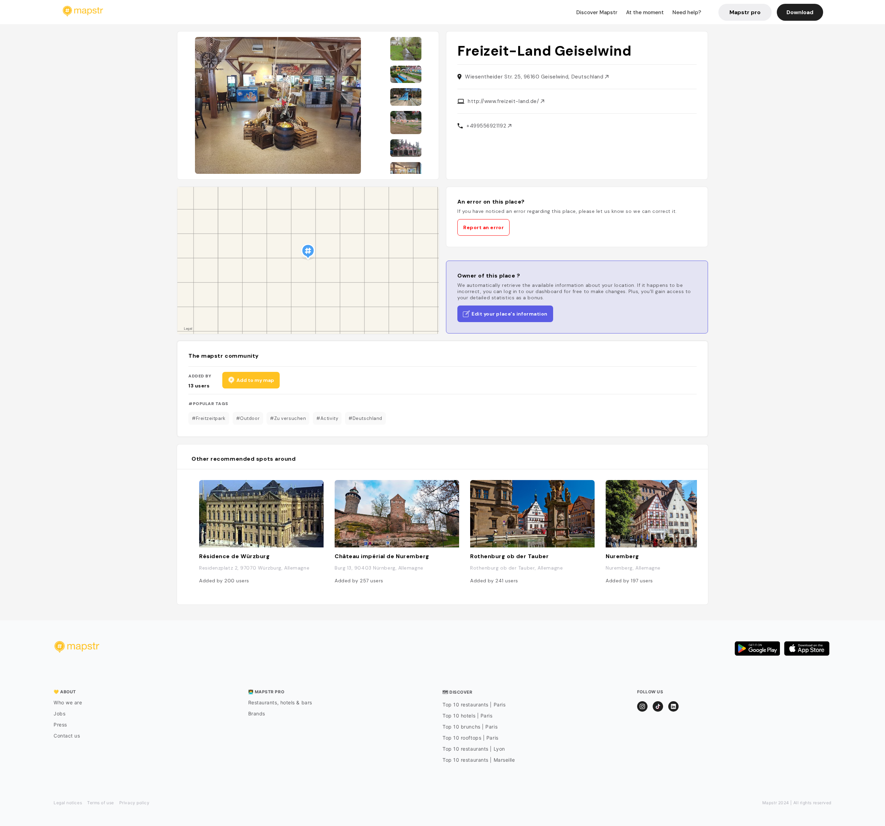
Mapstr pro (745, 12)
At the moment (645, 12)
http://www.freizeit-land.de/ (504, 101)
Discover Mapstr (596, 12)
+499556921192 (487, 125)
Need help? (686, 12)
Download (799, 12)
